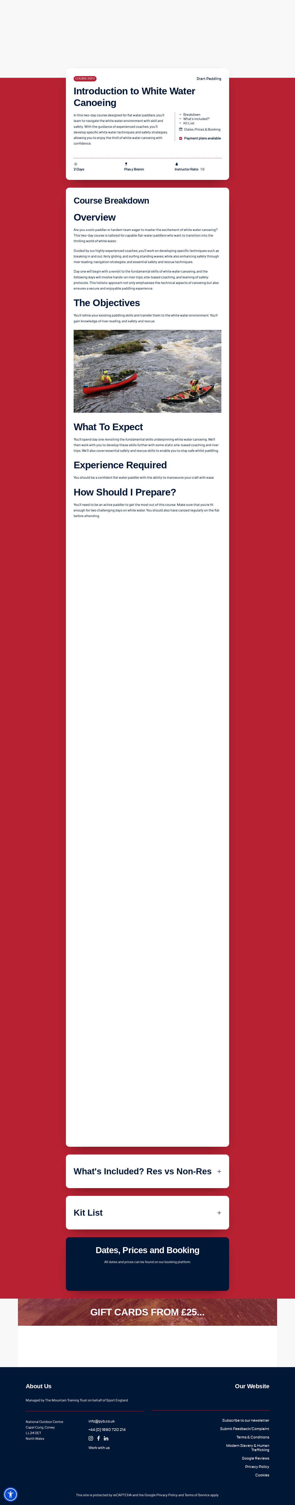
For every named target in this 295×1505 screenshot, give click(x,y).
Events (169, 12)
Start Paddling (209, 78)
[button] (102, 1421)
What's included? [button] (196, 119)
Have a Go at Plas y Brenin (227, 12)
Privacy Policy (167, 1495)
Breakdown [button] (191, 114)
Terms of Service (197, 1495)
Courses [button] (67, 12)
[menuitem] (44, 12)
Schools (111, 12)
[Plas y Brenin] (16, 12)
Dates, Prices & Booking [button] (202, 129)
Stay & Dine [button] (89, 12)
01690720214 (273, 12)
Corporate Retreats (141, 12)
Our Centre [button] (44, 12)
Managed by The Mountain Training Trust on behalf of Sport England (77, 1400)
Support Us (190, 12)
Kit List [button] (188, 123)
